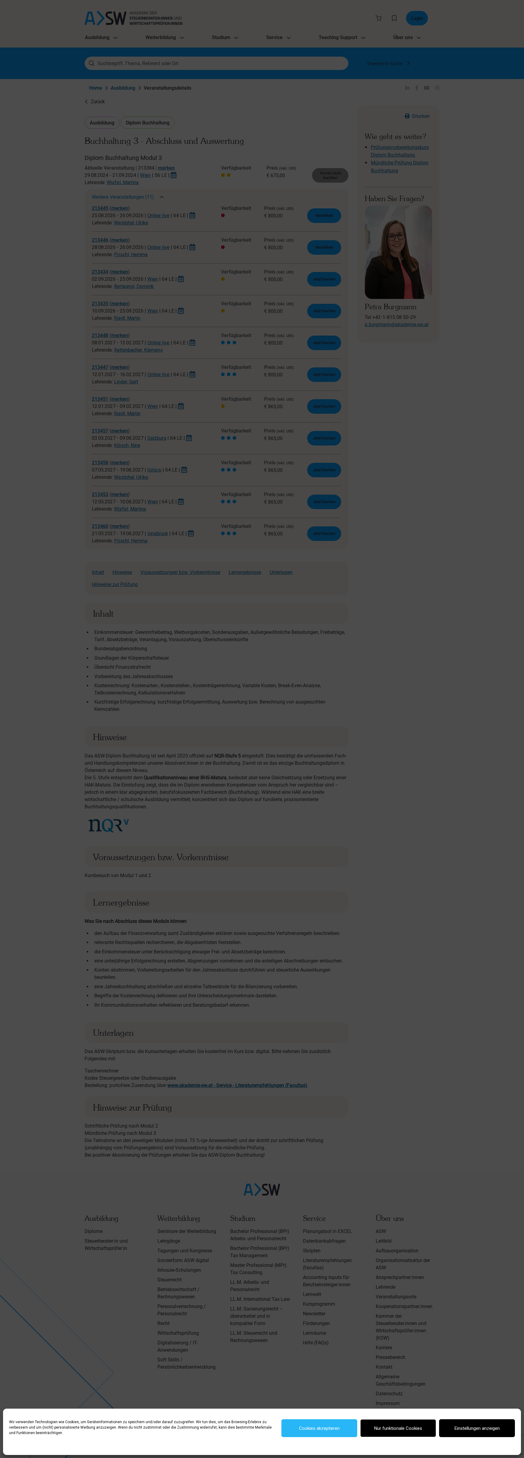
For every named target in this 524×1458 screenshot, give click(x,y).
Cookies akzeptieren (319, 1428)
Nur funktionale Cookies (398, 1428)
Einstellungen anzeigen (477, 1428)
